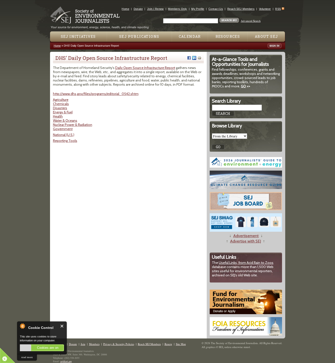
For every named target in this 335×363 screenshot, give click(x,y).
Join (83, 344)
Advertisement (246, 235)
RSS (278, 8)
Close (62, 326)
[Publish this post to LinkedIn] (194, 57)
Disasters (60, 108)
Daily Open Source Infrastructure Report (145, 68)
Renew (168, 344)
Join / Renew (155, 8)
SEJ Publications (139, 36)
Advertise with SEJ (245, 241)
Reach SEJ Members (241, 8)
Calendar (190, 36)
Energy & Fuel (63, 112)
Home (125, 8)
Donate (138, 8)
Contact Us (215, 8)
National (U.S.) (63, 135)
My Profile (197, 8)
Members (94, 344)
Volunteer (265, 8)
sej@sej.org (66, 361)
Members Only (177, 8)
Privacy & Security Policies (118, 344)
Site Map (181, 344)
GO (243, 86)
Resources (228, 36)
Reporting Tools (65, 140)
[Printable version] (199, 57)
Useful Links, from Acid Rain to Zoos (246, 262)
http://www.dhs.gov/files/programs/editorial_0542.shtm (96, 94)
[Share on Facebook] (189, 57)
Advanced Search (251, 21)
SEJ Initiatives (78, 36)
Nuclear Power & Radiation (72, 124)
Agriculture (60, 99)
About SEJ (266, 36)
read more (27, 357)
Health (58, 116)
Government (63, 129)
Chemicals (61, 104)
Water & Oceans (65, 120)
